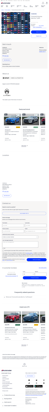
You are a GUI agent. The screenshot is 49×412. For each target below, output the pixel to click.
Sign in (47, 3)
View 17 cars (38, 32)
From (24, 271)
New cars (7, 6)
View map (6, 55)
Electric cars (36, 6)
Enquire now (38, 36)
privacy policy (29, 253)
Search (36, 271)
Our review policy (41, 26)
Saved (43, 3)
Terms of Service (9, 260)
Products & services (9, 395)
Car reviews (25, 6)
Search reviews (35, 277)
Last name (27, 222)
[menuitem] (2, 6)
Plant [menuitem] (24, 0)
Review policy (5, 386)
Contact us (4, 377)
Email (26, 228)
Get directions (7, 60)
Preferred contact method (8, 234)
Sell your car (12, 6)
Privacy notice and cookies (7, 383)
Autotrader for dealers (10, 405)
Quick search (7, 402)
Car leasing (31, 6)
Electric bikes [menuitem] (27, 0)
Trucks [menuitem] (19, 0)
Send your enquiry (37, 259)
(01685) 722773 (42, 51)
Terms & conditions (5, 385)
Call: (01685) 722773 (24, 213)
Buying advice (8, 398)
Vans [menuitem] (4, 0)
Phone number (5, 228)
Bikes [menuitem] (6, 0)
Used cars (2, 6)
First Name (4, 222)
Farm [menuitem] (21, 0)
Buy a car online (43, 6)
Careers (3, 380)
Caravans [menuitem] (15, 0)
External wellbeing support (7, 388)
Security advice (5, 375)
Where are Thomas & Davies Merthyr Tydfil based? (19, 297)
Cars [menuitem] (2, 0)
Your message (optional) (7, 240)
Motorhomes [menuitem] (10, 0)
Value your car (19, 6)
